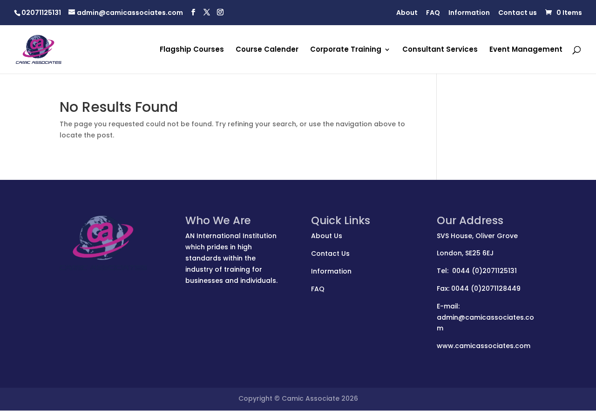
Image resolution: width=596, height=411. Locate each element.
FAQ (433, 13)
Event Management (525, 50)
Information (469, 13)
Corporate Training (345, 50)
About (407, 13)
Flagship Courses (192, 50)
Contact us (517, 13)
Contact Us (330, 253)
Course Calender (267, 50)
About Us (326, 235)
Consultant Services (440, 50)
